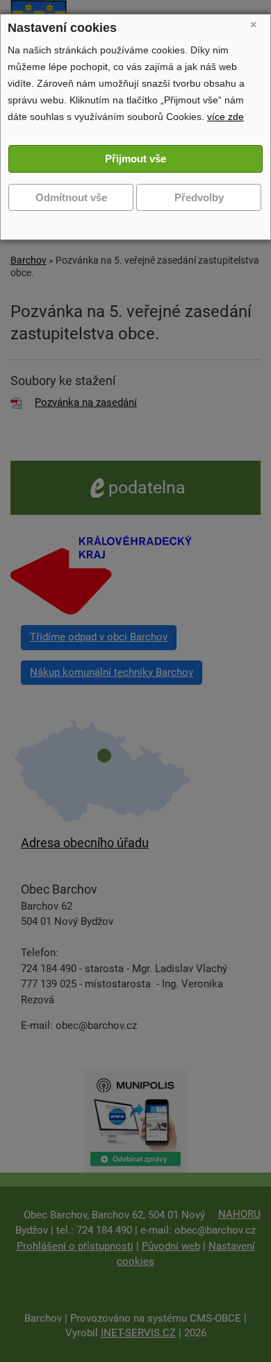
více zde (225, 116)
